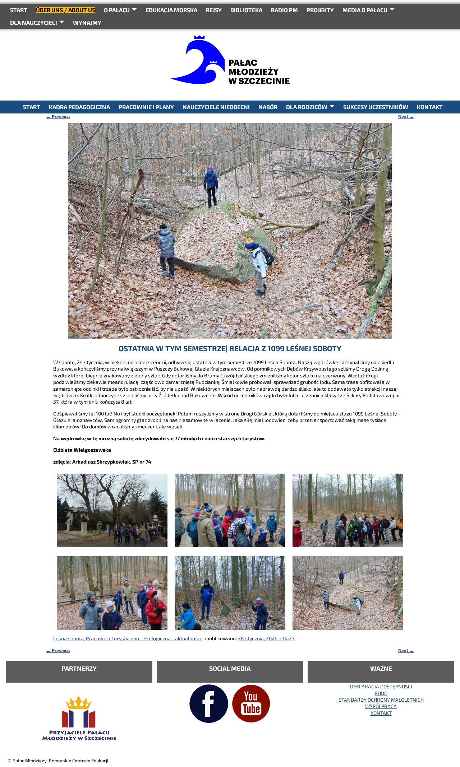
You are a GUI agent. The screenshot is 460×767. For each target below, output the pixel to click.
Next (406, 116)
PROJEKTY (320, 9)
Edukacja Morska (171, 9)
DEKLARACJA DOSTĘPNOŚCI (381, 686)
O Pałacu (117, 9)
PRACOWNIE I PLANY (146, 106)
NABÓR (267, 106)
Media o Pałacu (364, 9)
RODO (380, 693)
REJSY (214, 9)
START (18, 9)
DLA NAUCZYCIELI (33, 22)
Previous (58, 116)
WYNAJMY (87, 22)
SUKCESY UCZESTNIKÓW (375, 106)
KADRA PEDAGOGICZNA (79, 106)
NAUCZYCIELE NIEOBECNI (216, 106)
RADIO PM (284, 9)
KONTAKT (430, 106)
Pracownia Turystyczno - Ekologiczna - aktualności (143, 638)
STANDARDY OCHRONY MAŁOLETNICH (381, 700)
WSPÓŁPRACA (381, 706)
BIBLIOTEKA (246, 9)
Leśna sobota (68, 638)
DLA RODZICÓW (306, 106)
